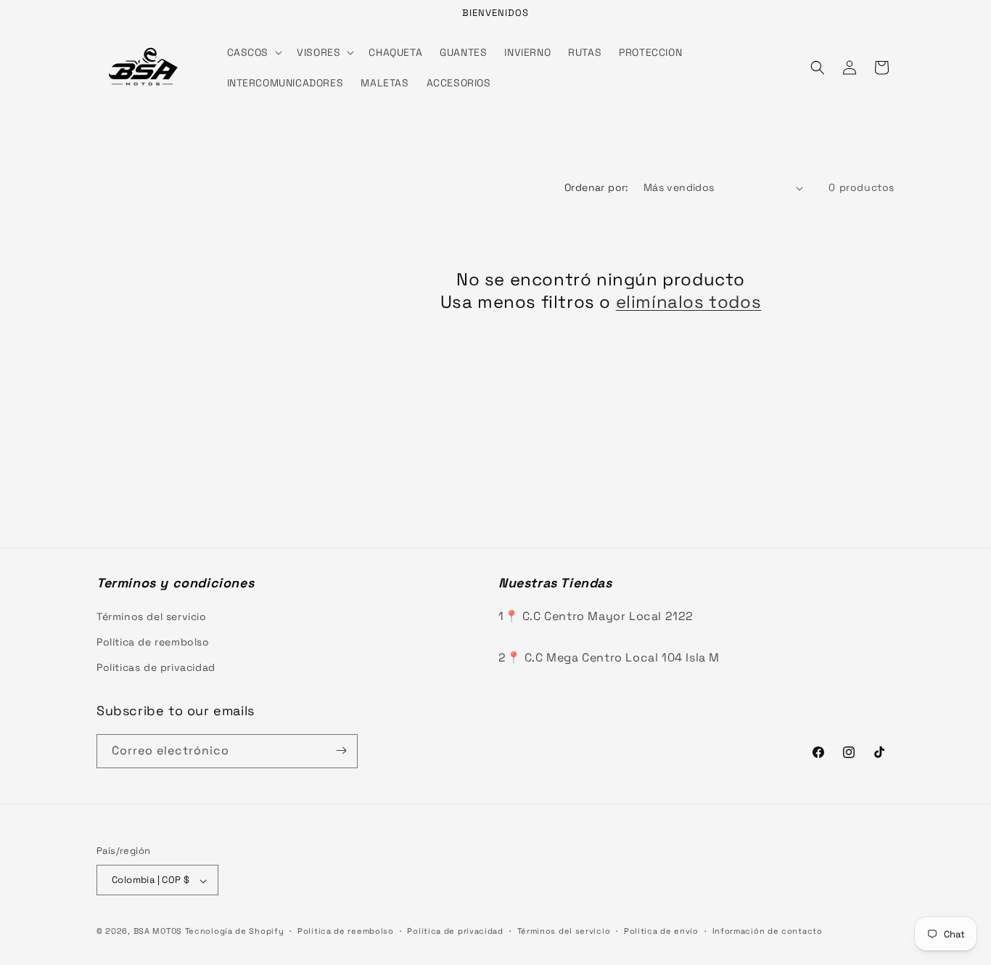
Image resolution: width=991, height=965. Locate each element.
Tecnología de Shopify (234, 932)
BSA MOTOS (157, 932)
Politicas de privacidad (155, 667)
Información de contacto (767, 931)
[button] (253, 52)
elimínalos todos (689, 301)
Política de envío (661, 931)
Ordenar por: (596, 187)
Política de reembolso (153, 641)
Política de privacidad (455, 931)
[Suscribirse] (341, 750)
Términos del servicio (151, 615)
